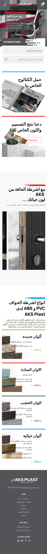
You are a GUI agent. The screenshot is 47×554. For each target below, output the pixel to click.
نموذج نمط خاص (31, 140)
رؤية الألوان (37, 350)
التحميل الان (33, 95)
